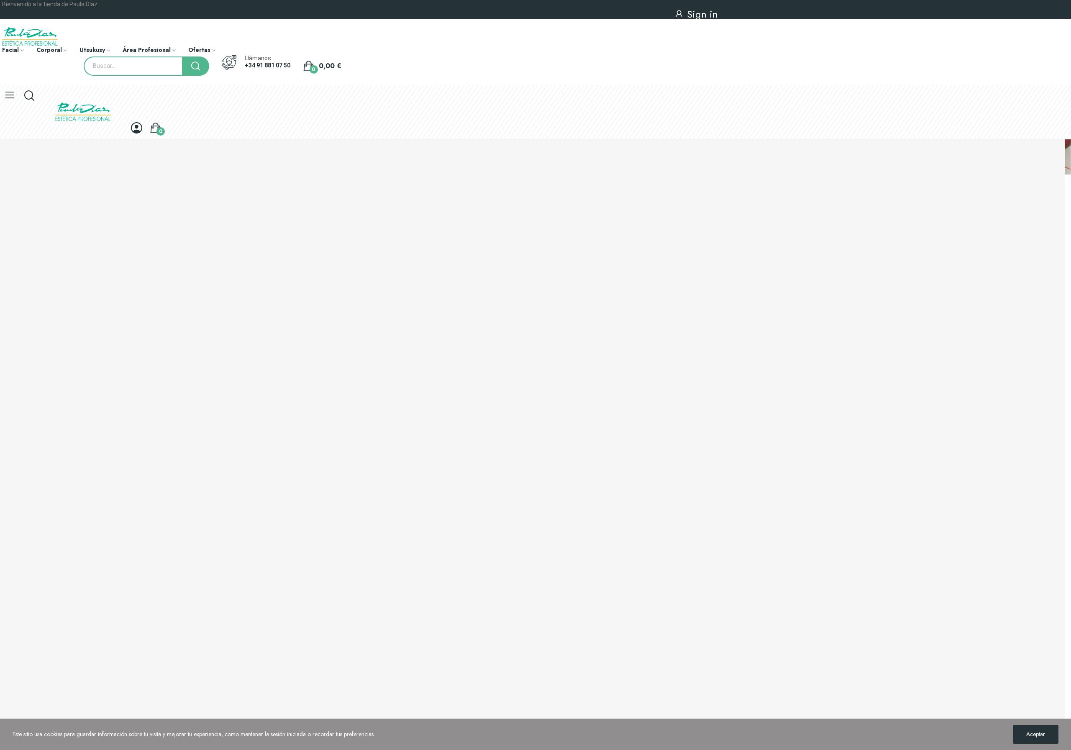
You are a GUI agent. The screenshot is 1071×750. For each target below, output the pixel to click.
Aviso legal (13, 548)
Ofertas (9, 474)
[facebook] (5, 442)
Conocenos (20, 406)
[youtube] (42, 442)
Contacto (16, 628)
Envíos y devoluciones (26, 534)
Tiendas (9, 605)
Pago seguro (15, 591)
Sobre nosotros (18, 577)
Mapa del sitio (16, 619)
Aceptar (1035, 734)
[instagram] (23, 442)
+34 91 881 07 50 (267, 65)
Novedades (14, 489)
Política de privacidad (26, 562)
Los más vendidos (21, 503)
